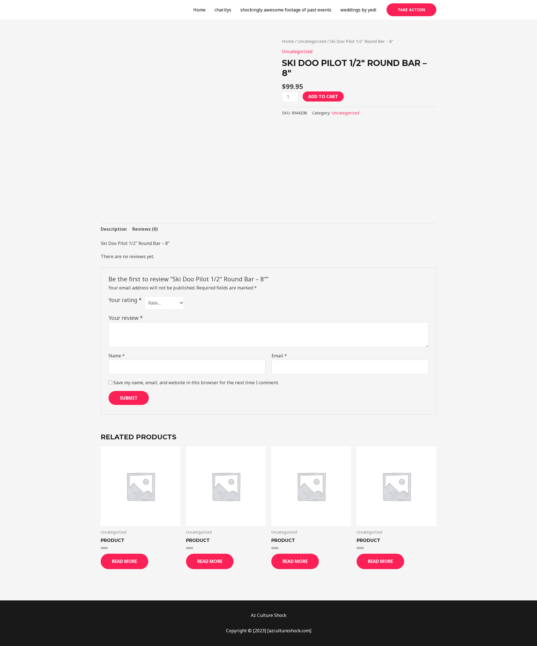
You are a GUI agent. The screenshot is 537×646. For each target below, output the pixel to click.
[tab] (114, 229)
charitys (223, 10)
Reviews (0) (145, 229)
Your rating (125, 300)
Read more (124, 561)
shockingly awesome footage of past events (285, 10)
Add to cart (323, 96)
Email (279, 356)
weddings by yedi (358, 10)
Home (199, 10)
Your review (126, 318)
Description (114, 229)
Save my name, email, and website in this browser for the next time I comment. (196, 382)
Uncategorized (312, 41)
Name (117, 356)
